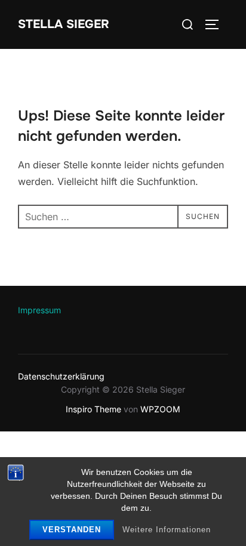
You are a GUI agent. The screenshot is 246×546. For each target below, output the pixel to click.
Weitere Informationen (166, 529)
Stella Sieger (63, 24)
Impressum (39, 310)
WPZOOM (160, 409)
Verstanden (71, 529)
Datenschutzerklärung (61, 376)
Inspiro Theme (93, 409)
